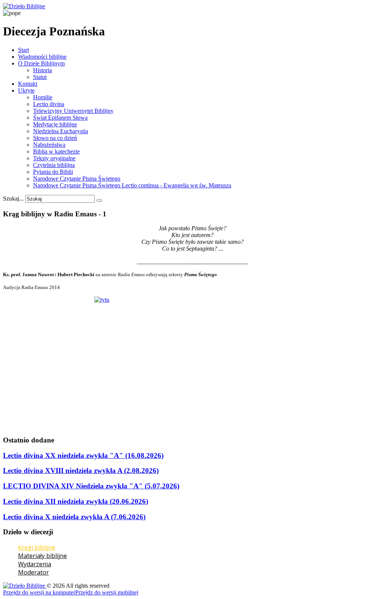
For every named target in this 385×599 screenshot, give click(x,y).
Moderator (33, 572)
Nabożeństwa (49, 144)
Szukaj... (13, 198)
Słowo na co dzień (55, 138)
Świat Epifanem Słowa (60, 117)
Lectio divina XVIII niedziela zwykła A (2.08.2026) (81, 470)
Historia (42, 70)
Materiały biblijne (42, 556)
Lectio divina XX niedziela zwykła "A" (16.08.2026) (83, 455)
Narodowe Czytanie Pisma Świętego (76, 178)
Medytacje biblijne (55, 124)
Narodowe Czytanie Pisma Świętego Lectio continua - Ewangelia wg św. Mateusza (132, 185)
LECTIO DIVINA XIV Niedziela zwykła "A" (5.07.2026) (91, 486)
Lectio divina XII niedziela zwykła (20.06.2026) (75, 501)
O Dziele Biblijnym (41, 63)
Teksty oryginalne (54, 158)
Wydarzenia (34, 564)
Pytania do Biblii (53, 172)
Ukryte (26, 90)
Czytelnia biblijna (54, 165)
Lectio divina (48, 104)
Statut (40, 77)
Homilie (42, 97)
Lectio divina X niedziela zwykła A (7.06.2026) (74, 517)
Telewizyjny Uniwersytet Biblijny (73, 111)
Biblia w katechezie (56, 151)
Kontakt (27, 84)
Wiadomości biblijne (42, 56)
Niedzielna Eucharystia (60, 131)
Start (23, 50)
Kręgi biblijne (36, 547)
